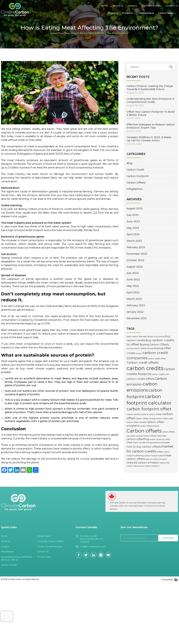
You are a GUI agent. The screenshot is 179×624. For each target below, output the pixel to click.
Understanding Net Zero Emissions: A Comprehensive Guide (150, 100)
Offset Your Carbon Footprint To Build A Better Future (150, 113)
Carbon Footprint (138, 176)
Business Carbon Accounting (152, 336)
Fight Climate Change (143, 442)
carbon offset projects (149, 426)
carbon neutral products (137, 414)
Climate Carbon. (15, 579)
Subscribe (168, 538)
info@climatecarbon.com (93, 546)
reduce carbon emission (156, 459)
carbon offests (155, 414)
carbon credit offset (157, 358)
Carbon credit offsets (143, 362)
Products (127, 13)
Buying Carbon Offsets (154, 344)
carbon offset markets (136, 422)
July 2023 (133, 215)
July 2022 (133, 273)
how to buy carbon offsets (144, 446)
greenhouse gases (161, 442)
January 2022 (135, 311)
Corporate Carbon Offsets (50, 541)
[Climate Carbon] (15, 9)
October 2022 (135, 260)
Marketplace (146, 13)
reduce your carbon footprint (146, 466)
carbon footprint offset (149, 408)
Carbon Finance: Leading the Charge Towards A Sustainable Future (150, 87)
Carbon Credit (135, 169)
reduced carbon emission (143, 462)
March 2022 (134, 298)
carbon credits (145, 368)
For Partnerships (151, 5)
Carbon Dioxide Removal (49, 546)
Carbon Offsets (136, 182)
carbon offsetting (138, 439)
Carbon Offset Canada (146, 418)
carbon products (156, 439)
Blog (60, 33)
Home (104, 5)
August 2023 (135, 208)
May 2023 (133, 227)
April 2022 (133, 292)
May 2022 (133, 286)
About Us (118, 5)
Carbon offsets (144, 431)
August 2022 (135, 266)
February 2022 (136, 305)
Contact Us (172, 5)
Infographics (134, 188)
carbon (139, 353)
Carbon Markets (9, 564)
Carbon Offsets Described (154, 436)
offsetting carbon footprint (147, 456)
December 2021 (137, 318)
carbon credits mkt (160, 374)
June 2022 (133, 279)
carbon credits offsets (140, 378)
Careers (132, 5)
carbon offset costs (164, 418)
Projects (113, 13)
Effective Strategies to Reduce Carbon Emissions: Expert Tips (151, 126)
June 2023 (133, 221)
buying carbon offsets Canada (140, 348)
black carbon (132, 336)
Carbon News (166, 13)
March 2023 (134, 240)
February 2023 (136, 247)
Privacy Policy (44, 556)
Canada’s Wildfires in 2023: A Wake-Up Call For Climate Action (149, 139)
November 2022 (137, 253)
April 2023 (133, 234)
